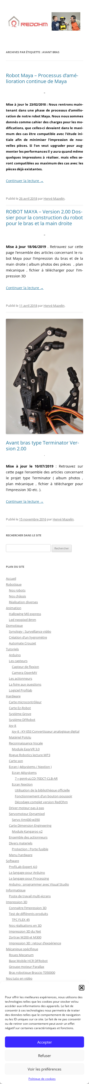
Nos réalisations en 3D (25, 925)
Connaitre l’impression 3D (27, 908)
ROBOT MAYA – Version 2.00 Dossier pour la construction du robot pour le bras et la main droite (44, 217)
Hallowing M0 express (25, 614)
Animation (13, 608)
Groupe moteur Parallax (26, 966)
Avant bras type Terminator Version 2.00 (42, 445)
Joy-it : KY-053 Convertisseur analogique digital (45, 731)
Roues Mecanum (21, 955)
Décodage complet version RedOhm (41, 802)
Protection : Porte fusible (30, 849)
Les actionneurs (20, 678)
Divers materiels (20, 843)
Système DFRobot (22, 719)
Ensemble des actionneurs (28, 837)
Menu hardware (20, 855)
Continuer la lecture (25, 180)
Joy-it (12, 725)
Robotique (14, 584)
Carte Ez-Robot (20, 708)
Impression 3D (16, 902)
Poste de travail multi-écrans (30, 896)
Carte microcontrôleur (25, 702)
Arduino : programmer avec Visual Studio (39, 884)
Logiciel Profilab (20, 690)
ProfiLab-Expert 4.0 (23, 866)
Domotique (14, 625)
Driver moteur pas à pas (26, 808)
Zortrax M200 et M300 (25, 937)
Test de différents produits (28, 914)
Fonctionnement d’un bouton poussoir (43, 796)
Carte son (16, 761)
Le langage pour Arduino (27, 872)
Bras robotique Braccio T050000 (32, 972)
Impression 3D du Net (25, 931)
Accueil (11, 578)
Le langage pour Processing (29, 878)
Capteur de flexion (25, 667)
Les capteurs (18, 661)
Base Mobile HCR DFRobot (28, 961)
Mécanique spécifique (22, 949)
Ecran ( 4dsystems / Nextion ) (30, 766)
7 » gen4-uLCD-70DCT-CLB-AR (36, 778)
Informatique (15, 890)
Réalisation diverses (23, 602)
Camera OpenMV (24, 672)
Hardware (13, 696)
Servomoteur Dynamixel (27, 814)
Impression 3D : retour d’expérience (35, 943)
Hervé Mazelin (54, 198)
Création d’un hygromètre (28, 637)
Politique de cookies (42, 1079)
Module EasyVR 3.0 (26, 749)
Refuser (44, 1055)
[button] (81, 987)
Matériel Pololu (20, 737)
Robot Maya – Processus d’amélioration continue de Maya (42, 78)
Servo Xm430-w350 (26, 819)
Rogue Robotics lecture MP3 (29, 755)
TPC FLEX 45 (21, 919)
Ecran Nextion (22, 784)
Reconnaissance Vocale (26, 743)
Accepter (44, 1042)
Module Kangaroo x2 (27, 831)
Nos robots (17, 590)
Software (12, 861)
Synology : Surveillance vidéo (30, 631)
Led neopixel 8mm (22, 619)
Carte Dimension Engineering (30, 825)
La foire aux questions (25, 684)
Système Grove (20, 714)
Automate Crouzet (22, 643)
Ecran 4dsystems (24, 772)
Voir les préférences (44, 1069)
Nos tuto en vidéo (19, 978)
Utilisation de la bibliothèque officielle (42, 790)
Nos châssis (17, 596)
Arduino (15, 655)
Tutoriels (12, 649)
